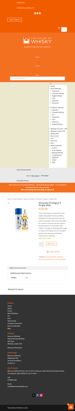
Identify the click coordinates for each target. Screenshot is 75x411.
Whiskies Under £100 (58, 131)
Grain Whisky (56, 150)
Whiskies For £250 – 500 (59, 129)
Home (65, 28)
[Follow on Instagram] (40, 13)
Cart (52, 138)
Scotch (54, 148)
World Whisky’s (13, 313)
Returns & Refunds (14, 356)
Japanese (55, 101)
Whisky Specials (56, 146)
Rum (52, 143)
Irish (53, 98)
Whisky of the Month (15, 348)
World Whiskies (56, 89)
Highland (55, 157)
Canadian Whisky (58, 93)
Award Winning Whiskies (16, 339)
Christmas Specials (57, 108)
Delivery (37, 57)
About (10, 308)
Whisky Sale (55, 134)
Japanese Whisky (29, 199)
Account (37, 66)
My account (55, 136)
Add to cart (51, 244)
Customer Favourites (15, 323)
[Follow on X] (37, 13)
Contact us (11, 363)
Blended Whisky (57, 153)
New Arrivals (48, 259)
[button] (8, 203)
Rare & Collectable (14, 326)
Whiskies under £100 (15, 344)
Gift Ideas (11, 341)
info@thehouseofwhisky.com (25, 8)
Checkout (54, 141)
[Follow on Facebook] (35, 13)
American (55, 103)
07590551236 (21, 2)
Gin (53, 115)
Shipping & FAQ (13, 358)
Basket (37, 75)
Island (54, 160)
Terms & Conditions (14, 361)
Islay (53, 162)
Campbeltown (57, 155)
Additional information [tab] (17, 268)
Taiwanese (55, 91)
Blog (9, 328)
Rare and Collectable (59, 259)
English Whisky (57, 96)
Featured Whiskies (14, 336)
